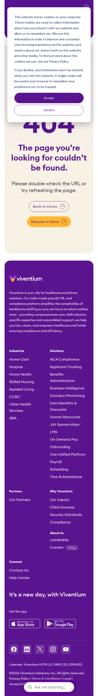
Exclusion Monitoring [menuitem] (67, 396)
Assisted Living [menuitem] (21, 389)
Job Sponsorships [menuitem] (64, 424)
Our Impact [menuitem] (59, 500)
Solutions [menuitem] (57, 351)
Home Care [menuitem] (19, 359)
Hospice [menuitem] (16, 367)
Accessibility (18, 684)
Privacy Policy (19, 678)
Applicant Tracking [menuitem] (66, 367)
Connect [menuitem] (15, 562)
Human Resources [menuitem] (65, 417)
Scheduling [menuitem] (59, 469)
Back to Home (45, 206)
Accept (49, 98)
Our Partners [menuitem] (19, 500)
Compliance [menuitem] (60, 522)
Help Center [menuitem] (19, 578)
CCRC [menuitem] (14, 397)
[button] (25, 280)
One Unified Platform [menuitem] (67, 454)
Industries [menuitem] (16, 351)
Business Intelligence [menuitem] (67, 388)
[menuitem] (68, 533)
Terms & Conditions (46, 678)
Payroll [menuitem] (56, 462)
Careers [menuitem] (63, 547)
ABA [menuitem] (12, 418)
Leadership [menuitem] (59, 540)
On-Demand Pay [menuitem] (64, 439)
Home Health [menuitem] (20, 374)
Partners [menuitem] (15, 491)
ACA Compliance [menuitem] (64, 359)
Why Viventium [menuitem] (61, 491)
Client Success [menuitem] (62, 507)
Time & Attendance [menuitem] (66, 477)
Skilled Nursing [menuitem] (21, 382)
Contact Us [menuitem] (18, 570)
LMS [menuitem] (53, 432)
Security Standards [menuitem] (66, 515)
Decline (49, 110)
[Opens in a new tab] (14, 649)
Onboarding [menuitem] (60, 447)
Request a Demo (45, 222)
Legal (67, 678)
